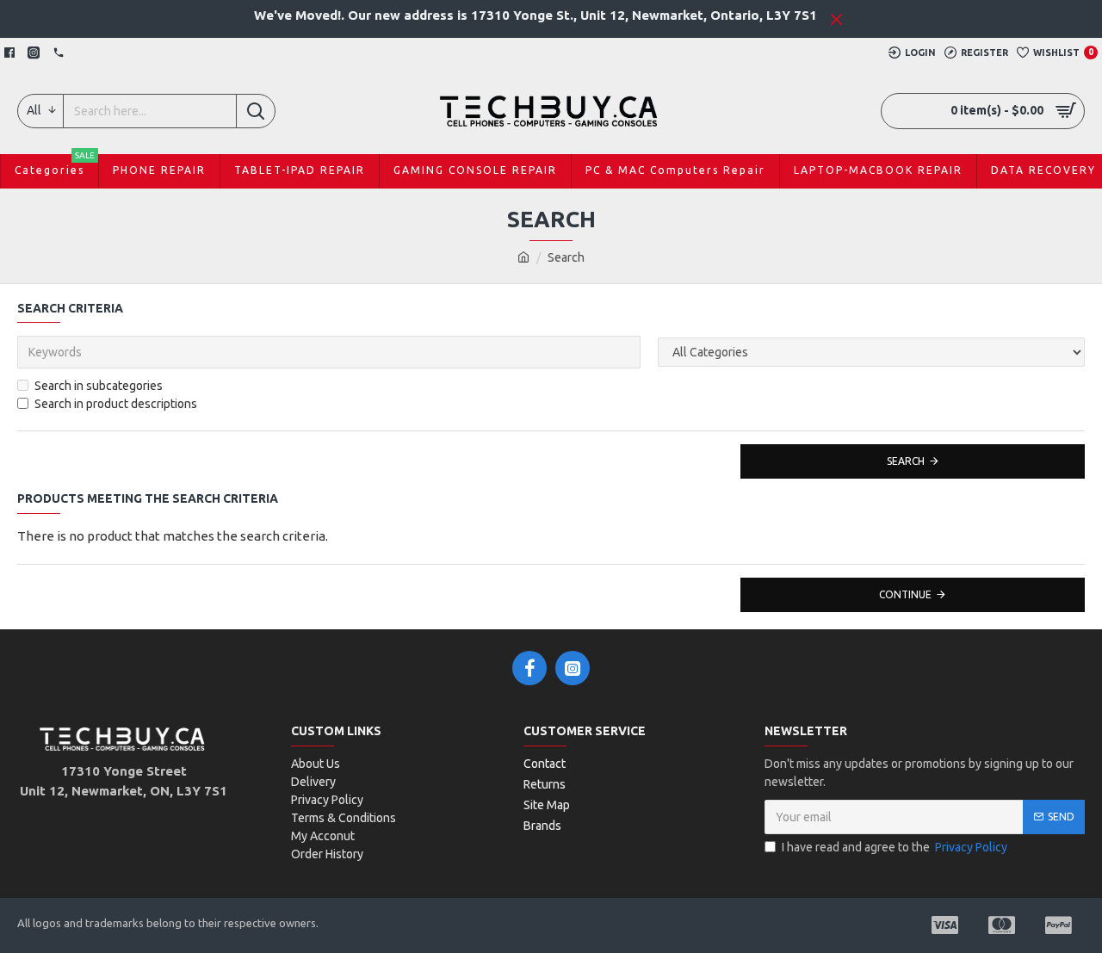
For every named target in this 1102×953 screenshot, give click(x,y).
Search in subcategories (98, 386)
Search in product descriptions (115, 404)
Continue (905, 594)
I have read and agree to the (894, 847)
